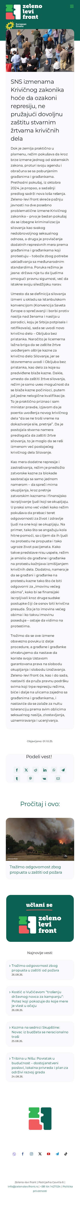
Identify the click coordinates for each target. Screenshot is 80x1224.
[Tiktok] (65, 1153)
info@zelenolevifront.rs (23, 1186)
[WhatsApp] (54, 770)
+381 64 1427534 (50, 1186)
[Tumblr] (17, 778)
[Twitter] (26, 770)
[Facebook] (17, 770)
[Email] (58, 778)
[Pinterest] (30, 778)
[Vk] (44, 778)
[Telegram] (63, 770)
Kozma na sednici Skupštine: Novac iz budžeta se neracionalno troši (40, 1032)
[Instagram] (31, 1153)
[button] (9, 849)
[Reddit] (35, 770)
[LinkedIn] (45, 770)
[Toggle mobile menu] (72, 6)
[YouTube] (48, 1153)
